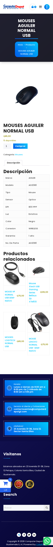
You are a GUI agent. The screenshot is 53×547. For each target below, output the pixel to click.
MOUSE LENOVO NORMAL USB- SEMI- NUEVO (34, 344)
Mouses (19, 154)
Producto (30, 44)
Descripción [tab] (13, 162)
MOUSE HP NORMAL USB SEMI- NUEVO (10, 296)
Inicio (20, 44)
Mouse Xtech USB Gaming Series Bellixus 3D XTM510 (34, 292)
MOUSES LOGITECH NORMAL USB (10, 342)
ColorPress (41, 544)
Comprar (20, 146)
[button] (47, 541)
